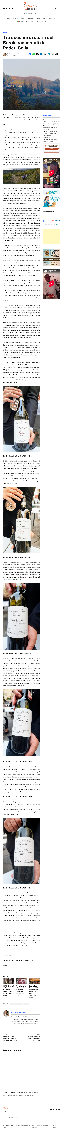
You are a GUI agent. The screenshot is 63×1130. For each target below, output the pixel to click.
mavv (12, 1004)
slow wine (25, 1004)
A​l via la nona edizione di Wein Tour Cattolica (21, 989)
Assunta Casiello (14, 54)
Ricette (38, 18)
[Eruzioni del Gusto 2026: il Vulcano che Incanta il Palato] (34, 981)
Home (8, 18)
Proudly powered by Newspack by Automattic (40, 1126)
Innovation (30, 18)
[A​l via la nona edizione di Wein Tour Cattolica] (21, 981)
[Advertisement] (51, 236)
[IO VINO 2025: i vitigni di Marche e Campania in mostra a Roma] (8, 981)
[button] (21, 176)
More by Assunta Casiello (18, 1026)
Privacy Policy (55, 1126)
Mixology (44, 21)
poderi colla (19, 1004)
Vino (27, 21)
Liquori (37, 21)
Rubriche (51, 18)
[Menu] (59, 8)
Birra (32, 21)
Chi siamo (15, 18)
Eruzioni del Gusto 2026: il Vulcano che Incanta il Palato (34, 989)
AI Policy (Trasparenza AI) (10, 1117)
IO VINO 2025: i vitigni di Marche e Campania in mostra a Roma (8, 989)
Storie (22, 18)
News (43, 18)
